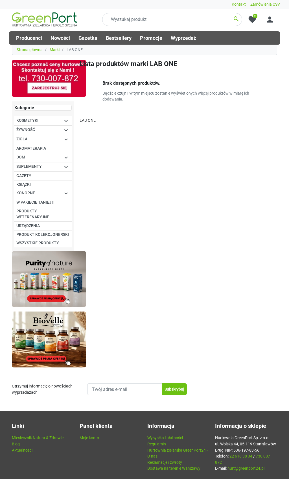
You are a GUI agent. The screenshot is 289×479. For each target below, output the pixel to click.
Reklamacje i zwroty (164, 462)
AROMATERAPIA (31, 148)
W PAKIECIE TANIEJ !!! (36, 202)
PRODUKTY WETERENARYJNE (32, 214)
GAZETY (23, 175)
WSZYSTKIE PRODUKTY (37, 243)
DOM (20, 157)
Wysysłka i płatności (165, 438)
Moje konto (89, 438)
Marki (55, 49)
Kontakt (239, 4)
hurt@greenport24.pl (245, 468)
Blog (16, 444)
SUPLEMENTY (29, 166)
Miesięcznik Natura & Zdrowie (38, 438)
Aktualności (22, 450)
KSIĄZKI (23, 184)
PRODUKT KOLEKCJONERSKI (42, 234)
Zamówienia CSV (265, 4)
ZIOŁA (21, 139)
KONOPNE (25, 193)
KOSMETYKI (27, 120)
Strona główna (30, 49)
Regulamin (156, 444)
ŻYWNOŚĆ (25, 129)
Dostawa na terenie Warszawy (173, 468)
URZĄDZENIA (28, 225)
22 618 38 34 (240, 456)
